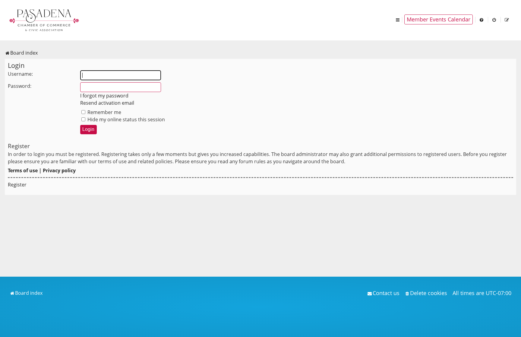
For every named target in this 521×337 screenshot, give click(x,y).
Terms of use (23, 170)
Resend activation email (107, 103)
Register (17, 184)
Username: (20, 74)
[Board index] (44, 19)
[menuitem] (482, 19)
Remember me (103, 112)
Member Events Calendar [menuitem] (438, 19)
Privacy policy (59, 170)
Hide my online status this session (125, 119)
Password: (19, 86)
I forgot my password (104, 95)
